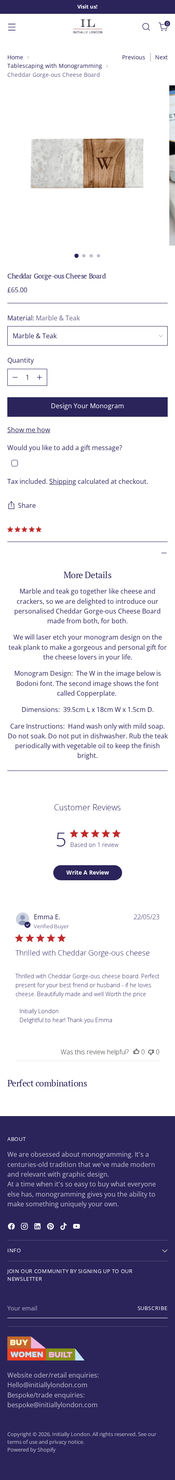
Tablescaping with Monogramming (54, 66)
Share (27, 505)
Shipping (62, 481)
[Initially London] (87, 27)
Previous (133, 57)
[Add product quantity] (39, 377)
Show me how (28, 429)
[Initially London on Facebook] (12, 1227)
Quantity (20, 360)
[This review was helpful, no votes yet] (136, 1051)
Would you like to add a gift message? (64, 447)
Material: (43, 317)
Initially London (71, 1434)
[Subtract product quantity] (15, 377)
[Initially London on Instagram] (25, 1227)
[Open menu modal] (11, 26)
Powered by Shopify (31, 1449)
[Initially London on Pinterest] (51, 1227)
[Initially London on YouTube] (77, 1227)
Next (161, 57)
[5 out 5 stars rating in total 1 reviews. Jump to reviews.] (26, 529)
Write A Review (87, 872)
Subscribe (153, 1308)
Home (15, 57)
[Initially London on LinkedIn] (38, 1227)
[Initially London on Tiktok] (64, 1227)
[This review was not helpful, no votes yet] (151, 1051)
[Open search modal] (146, 26)
